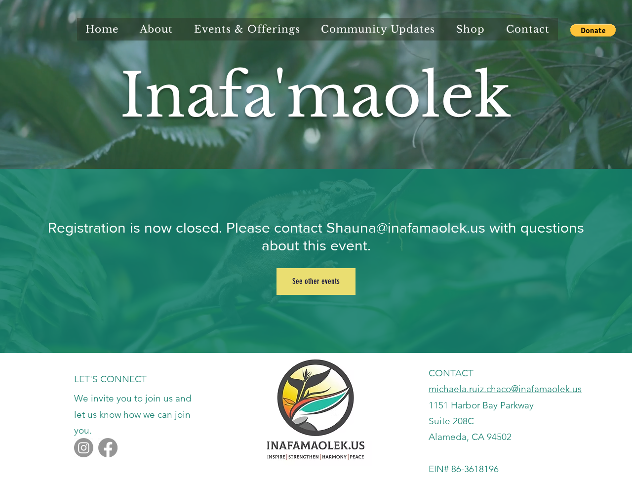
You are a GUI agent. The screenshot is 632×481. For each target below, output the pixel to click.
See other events (316, 281)
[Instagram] (83, 447)
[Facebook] (108, 447)
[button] (593, 30)
